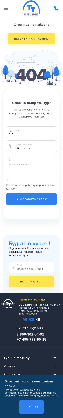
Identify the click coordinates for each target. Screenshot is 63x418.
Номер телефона (24, 144)
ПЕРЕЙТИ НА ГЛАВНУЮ (31, 38)
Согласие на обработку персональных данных (30, 186)
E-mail (19, 265)
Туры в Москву (17, 358)
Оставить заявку (34, 199)
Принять (31, 406)
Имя (17, 130)
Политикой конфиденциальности (36, 395)
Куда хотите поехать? (19, 164)
